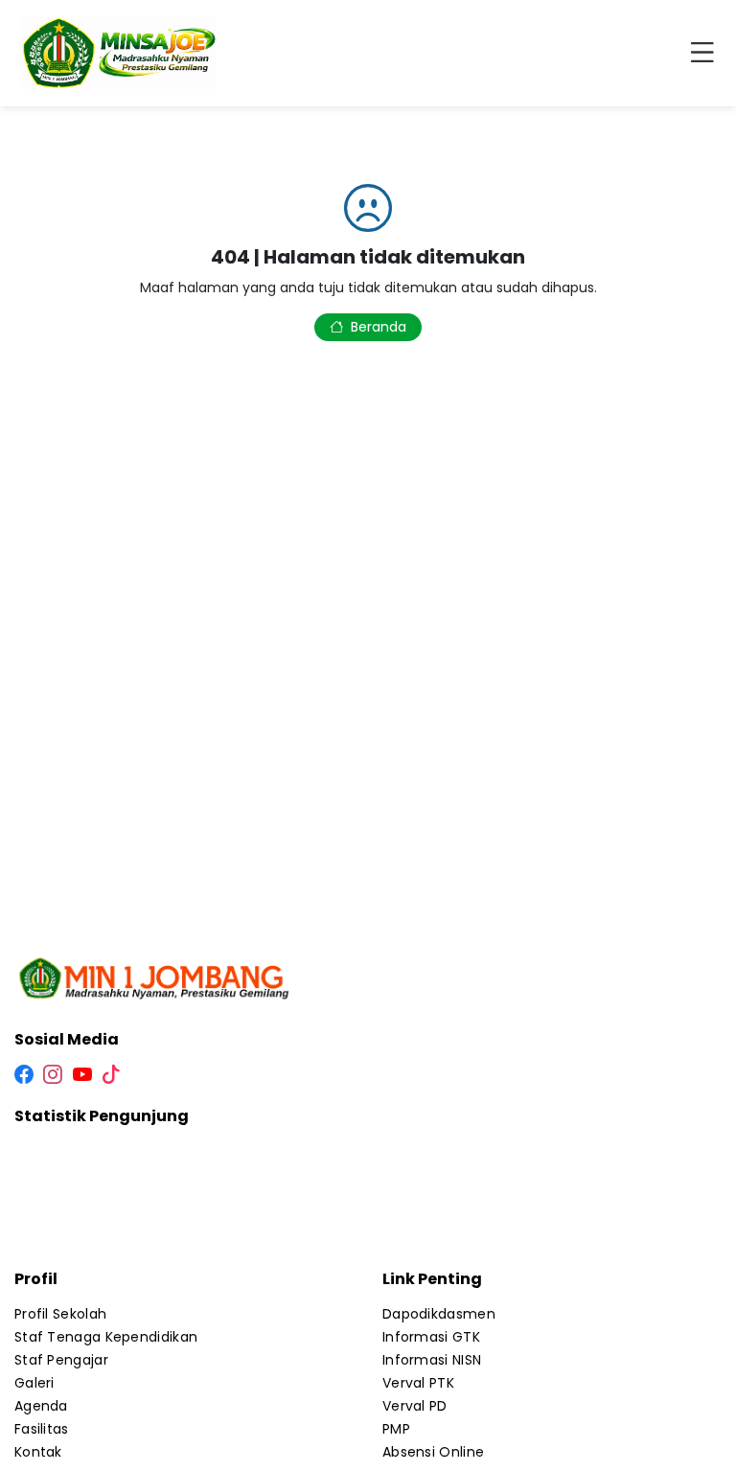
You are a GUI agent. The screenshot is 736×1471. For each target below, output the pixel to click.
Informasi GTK (431, 1336)
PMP (396, 1428)
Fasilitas (41, 1428)
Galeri (34, 1382)
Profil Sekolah (60, 1313)
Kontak (38, 1451)
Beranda (378, 326)
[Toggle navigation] (706, 53)
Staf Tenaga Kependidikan (105, 1336)
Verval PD (415, 1405)
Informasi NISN (431, 1359)
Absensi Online (433, 1451)
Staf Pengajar (61, 1359)
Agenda (41, 1405)
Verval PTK (418, 1382)
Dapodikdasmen (438, 1313)
